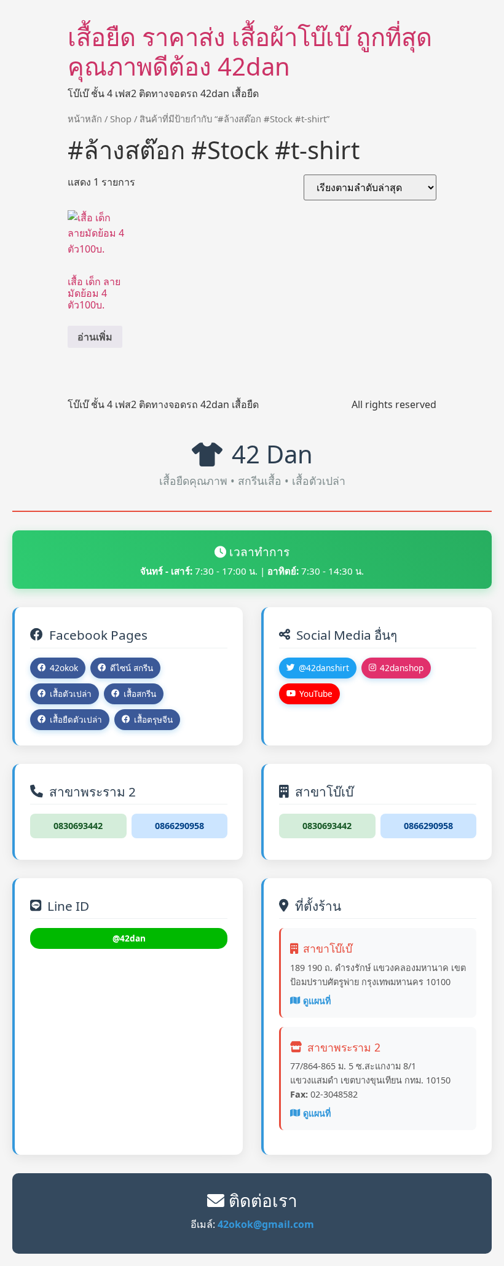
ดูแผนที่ (317, 1001)
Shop (121, 118)
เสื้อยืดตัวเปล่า (76, 719)
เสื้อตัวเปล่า (71, 693)
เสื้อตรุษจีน (153, 719)
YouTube (316, 693)
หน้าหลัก (85, 118)
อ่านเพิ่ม (94, 337)
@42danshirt (324, 668)
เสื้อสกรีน (140, 693)
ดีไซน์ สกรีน (131, 668)
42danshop (401, 668)
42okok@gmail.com (266, 1224)
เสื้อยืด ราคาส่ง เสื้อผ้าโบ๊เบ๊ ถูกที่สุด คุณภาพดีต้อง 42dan (250, 51)
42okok (64, 668)
